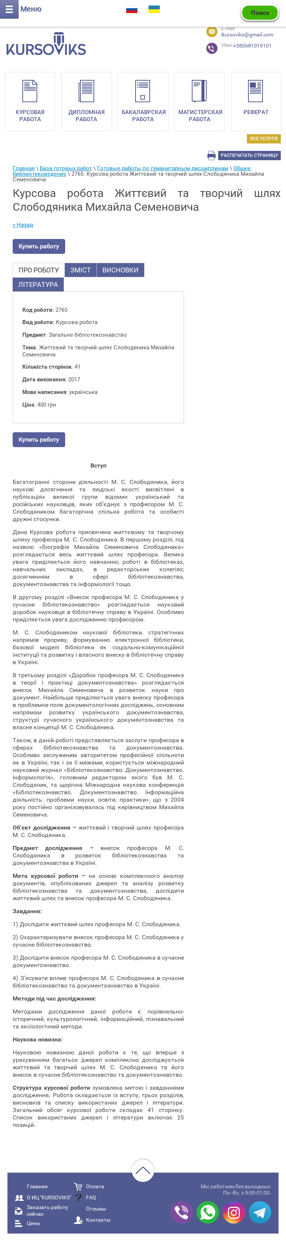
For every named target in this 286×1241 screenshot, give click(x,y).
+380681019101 (234, 46)
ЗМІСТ (80, 270)
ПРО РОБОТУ (39, 270)
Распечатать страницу (249, 155)
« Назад (23, 225)
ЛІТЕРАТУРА (38, 284)
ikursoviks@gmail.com (247, 35)
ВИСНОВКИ (120, 270)
